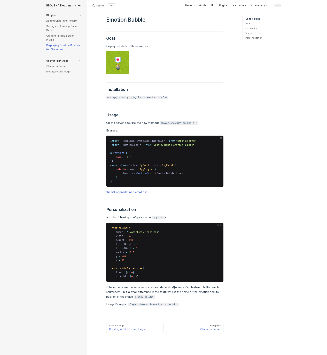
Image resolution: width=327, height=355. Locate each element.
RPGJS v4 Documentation (64, 5)
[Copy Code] (218, 141)
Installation (251, 28)
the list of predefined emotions (126, 192)
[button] (64, 15)
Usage (248, 33)
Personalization (253, 37)
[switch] (277, 5)
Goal (248, 23)
